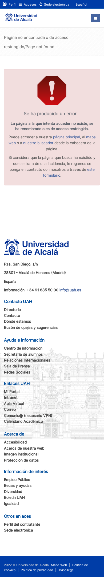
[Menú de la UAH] (95, 18)
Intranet (11, 397)
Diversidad (13, 491)
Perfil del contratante (22, 524)
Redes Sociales (17, 372)
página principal (66, 137)
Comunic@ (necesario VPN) (28, 415)
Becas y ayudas (17, 485)
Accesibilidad (15, 442)
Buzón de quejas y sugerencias (31, 327)
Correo (10, 409)
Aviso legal (66, 570)
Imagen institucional (21, 454)
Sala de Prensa (17, 366)
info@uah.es (70, 290)
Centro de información (23, 348)
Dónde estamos (17, 321)
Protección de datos (21, 460)
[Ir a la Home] (21, 15)
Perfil (12, 4)
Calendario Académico (23, 421)
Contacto (12, 315)
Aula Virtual (14, 403)
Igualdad (11, 503)
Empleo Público (17, 479)
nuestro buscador (38, 142)
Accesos (30, 4)
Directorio (12, 309)
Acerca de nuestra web (24, 448)
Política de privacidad (37, 570)
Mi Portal (11, 391)
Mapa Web (59, 565)
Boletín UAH (14, 497)
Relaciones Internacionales (27, 360)
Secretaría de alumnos (23, 354)
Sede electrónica (56, 4)
